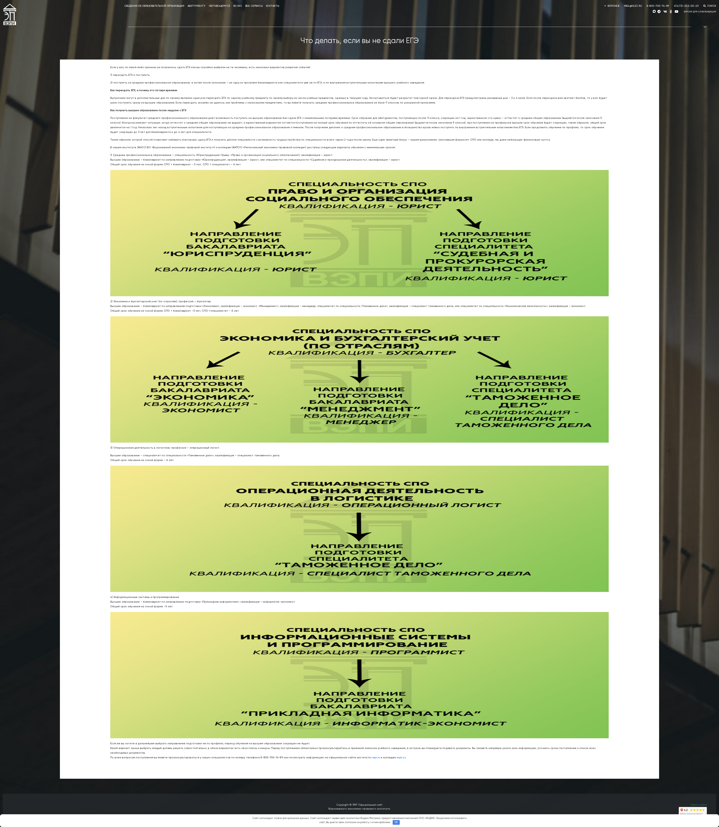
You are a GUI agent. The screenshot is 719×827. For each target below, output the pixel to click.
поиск (711, 6)
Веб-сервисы (254, 6)
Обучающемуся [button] (219, 6)
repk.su (401, 757)
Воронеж (613, 6)
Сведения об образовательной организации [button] (154, 6)
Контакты (272, 6)
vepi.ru (375, 757)
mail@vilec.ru (633, 6)
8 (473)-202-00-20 (686, 6)
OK (396, 822)
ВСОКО (237, 6)
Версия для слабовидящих (700, 12)
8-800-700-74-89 (658, 6)
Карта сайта (699, 805)
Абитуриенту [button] (197, 6)
